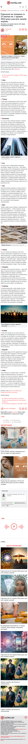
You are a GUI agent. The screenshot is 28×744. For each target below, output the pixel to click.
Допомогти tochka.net (14, 10)
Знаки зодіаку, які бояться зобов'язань (10, 683)
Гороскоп (3, 36)
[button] (23, 7)
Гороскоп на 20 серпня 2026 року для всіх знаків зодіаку (14, 655)
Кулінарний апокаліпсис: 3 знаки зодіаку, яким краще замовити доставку (13, 627)
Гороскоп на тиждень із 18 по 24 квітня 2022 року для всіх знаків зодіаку (12, 482)
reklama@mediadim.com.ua (21, 729)
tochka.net (8, 29)
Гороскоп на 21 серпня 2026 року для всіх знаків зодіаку (14, 599)
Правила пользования (5, 736)
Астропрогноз (16, 420)
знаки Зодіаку (17, 422)
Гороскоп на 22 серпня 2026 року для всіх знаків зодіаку (14, 572)
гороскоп (7, 422)
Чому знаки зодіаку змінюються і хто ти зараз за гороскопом (13, 452)
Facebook (14, 412)
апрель (7, 420)
